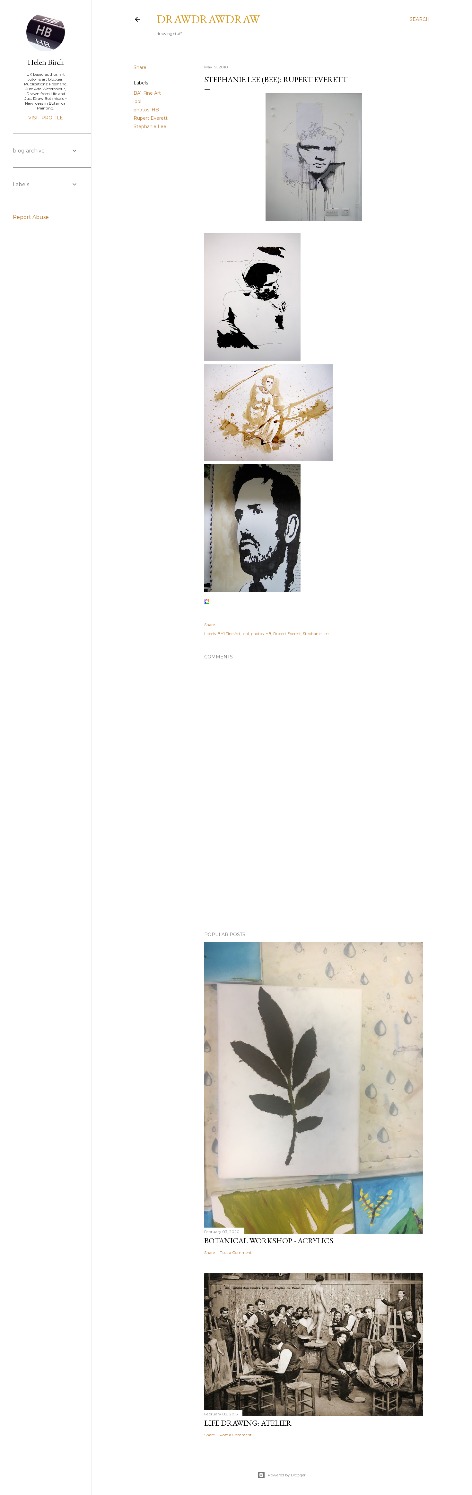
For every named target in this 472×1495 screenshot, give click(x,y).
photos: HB (146, 110)
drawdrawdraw (208, 19)
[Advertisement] (313, 871)
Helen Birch (46, 62)
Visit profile (45, 118)
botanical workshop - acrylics (268, 1241)
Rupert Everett (151, 118)
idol (137, 101)
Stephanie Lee (150, 126)
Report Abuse (31, 217)
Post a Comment (236, 1252)
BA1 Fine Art (147, 93)
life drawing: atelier (248, 1423)
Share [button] (140, 67)
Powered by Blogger (287, 1475)
